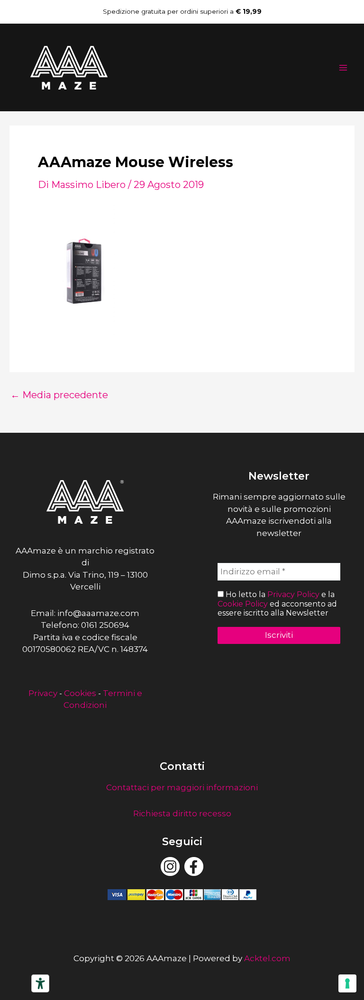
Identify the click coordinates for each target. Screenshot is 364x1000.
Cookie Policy (243, 603)
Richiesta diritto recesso (182, 813)
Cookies (80, 693)
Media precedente (59, 395)
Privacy (42, 693)
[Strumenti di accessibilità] (40, 983)
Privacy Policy (293, 594)
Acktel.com (267, 958)
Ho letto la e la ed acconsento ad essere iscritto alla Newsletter (277, 603)
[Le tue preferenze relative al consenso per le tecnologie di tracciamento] (347, 983)
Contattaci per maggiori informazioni (182, 787)
